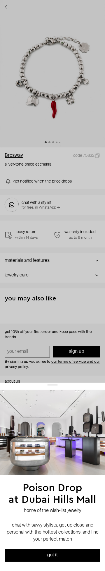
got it (52, 555)
